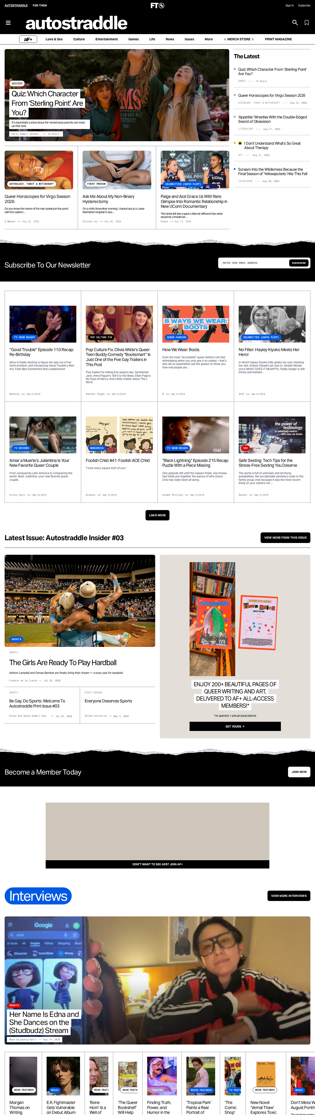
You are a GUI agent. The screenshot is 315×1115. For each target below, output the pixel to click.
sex (245, 448)
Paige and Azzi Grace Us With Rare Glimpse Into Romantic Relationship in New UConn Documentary (194, 201)
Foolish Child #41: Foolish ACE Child (118, 460)
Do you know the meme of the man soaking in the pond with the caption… (36, 210)
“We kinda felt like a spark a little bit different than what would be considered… (192, 215)
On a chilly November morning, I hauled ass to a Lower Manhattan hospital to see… (114, 210)
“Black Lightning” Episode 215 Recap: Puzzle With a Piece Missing (195, 463)
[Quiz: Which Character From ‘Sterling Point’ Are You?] (117, 95)
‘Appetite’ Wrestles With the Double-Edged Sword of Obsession (272, 119)
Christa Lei (90, 221)
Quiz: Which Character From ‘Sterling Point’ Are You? (47, 103)
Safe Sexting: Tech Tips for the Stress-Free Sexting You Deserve (268, 463)
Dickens (90, 494)
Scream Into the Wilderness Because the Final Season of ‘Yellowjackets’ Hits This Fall (272, 171)
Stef (241, 394)
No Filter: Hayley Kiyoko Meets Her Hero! (269, 352)
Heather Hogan (95, 394)
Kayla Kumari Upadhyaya (27, 133)
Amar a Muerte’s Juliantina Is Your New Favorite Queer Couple (39, 463)
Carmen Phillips (172, 494)
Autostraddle (16, 5)
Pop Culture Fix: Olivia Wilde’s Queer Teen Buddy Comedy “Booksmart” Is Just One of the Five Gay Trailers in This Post (118, 357)
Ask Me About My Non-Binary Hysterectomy (108, 199)
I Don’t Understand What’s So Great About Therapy (272, 145)
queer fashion (176, 337)
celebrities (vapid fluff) (261, 337)
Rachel (243, 494)
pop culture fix (101, 337)
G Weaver (10, 221)
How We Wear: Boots (180, 349)
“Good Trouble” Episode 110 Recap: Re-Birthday (41, 352)
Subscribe (304, 5)
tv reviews (21, 448)
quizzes (17, 83)
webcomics (97, 448)
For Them (40, 5)
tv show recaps (24, 337)
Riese (164, 221)
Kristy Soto (17, 494)
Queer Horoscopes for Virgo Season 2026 (37, 199)
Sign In (289, 5)
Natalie (14, 394)
